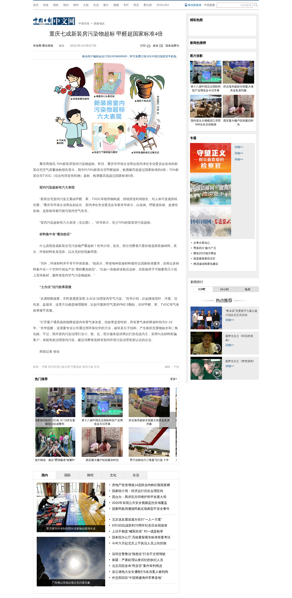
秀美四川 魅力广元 (204, 248)
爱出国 (147, 5)
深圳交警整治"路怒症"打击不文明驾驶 (138, 554)
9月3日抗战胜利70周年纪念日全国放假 (139, 525)
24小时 (224, 289)
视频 (116, 5)
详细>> (239, 147)
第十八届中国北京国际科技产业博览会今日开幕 (58, 422)
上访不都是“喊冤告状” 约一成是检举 (137, 531)
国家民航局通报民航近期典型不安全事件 (140, 509)
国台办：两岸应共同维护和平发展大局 (139, 497)
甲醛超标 (76, 366)
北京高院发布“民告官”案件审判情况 (137, 566)
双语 (136, 5)
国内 (66, 5)
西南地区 (99, 23)
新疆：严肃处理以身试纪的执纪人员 (137, 560)
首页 (36, 5)
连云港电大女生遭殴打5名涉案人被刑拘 (140, 572)
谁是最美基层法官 (204, 258)
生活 (96, 5)
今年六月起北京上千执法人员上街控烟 (139, 543)
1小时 (201, 289)
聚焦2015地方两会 (204, 253)
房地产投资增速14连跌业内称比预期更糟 (141, 485)
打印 (143, 45)
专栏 (126, 5)
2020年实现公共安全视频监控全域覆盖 (139, 503)
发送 (155, 45)
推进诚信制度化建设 (205, 263)
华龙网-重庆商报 (43, 45)
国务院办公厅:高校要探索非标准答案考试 (141, 537)
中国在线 (83, 23)
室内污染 (87, 366)
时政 (46, 5)
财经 (76, 5)
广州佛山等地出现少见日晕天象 (71, 582)
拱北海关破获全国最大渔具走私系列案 (105, 422)
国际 (56, 5)
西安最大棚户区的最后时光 (58, 460)
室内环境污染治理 (59, 366)
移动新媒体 (194, 5)
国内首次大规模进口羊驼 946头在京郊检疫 (152, 422)
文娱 (86, 5)
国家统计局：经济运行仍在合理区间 (137, 491)
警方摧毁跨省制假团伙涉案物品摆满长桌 (71, 528)
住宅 (96, 366)
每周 (247, 289)
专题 (193, 138)
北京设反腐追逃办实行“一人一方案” (137, 519)
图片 (106, 5)
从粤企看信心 (201, 242)
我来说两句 (172, 45)
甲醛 (44, 366)
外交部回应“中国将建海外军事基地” (137, 577)
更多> (173, 379)
